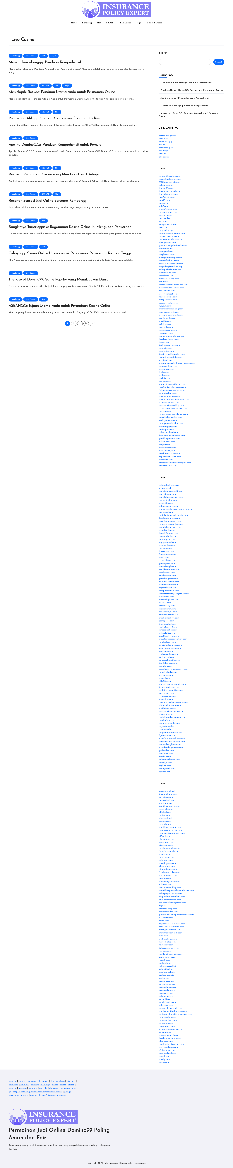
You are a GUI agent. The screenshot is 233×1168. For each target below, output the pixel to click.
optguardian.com (167, 545)
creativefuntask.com (168, 585)
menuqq (12, 1081)
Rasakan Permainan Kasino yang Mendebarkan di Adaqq (54, 174)
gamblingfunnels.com (169, 806)
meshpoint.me (165, 249)
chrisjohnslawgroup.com (170, 645)
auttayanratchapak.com (170, 258)
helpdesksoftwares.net (169, 485)
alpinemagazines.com (169, 882)
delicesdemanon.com (169, 948)
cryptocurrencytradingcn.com (173, 408)
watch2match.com (167, 1002)
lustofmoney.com (167, 451)
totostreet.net (165, 548)
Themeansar (139, 1163)
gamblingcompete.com (170, 827)
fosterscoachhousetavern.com (173, 285)
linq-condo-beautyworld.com (172, 903)
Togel (138, 23)
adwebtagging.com (168, 427)
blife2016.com (165, 681)
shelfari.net (164, 978)
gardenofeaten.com (168, 303)
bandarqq (163, 151)
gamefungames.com (168, 579)
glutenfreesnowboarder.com (172, 684)
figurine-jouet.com (167, 735)
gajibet (33, 1095)
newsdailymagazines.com (171, 497)
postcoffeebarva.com (169, 261)
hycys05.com (165, 306)
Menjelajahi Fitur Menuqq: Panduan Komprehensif (186, 83)
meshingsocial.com (168, 330)
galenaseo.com (166, 1005)
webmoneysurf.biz (167, 966)
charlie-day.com (166, 351)
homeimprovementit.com (171, 491)
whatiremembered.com (170, 900)
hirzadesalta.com (167, 530)
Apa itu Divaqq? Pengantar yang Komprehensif (185, 98)
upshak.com (164, 375)
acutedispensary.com (169, 402)
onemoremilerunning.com (171, 309)
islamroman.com (167, 866)
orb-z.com (163, 282)
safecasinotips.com (168, 630)
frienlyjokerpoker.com (169, 872)
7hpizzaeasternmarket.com (172, 924)
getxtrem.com (165, 324)
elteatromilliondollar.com (171, 264)
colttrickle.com (166, 797)
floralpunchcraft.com (169, 339)
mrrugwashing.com (168, 366)
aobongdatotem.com (169, 506)
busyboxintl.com (166, 255)
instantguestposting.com (171, 1029)
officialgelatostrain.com (170, 705)
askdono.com (165, 821)
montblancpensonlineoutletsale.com (176, 891)
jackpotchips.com (167, 633)
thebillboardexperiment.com (172, 717)
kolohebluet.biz (166, 969)
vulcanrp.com (165, 885)
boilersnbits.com (167, 291)
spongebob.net (166, 252)
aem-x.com (164, 558)
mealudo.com (165, 348)
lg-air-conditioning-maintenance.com (176, 915)
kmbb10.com (165, 321)
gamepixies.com (166, 621)
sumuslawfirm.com (168, 393)
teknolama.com (166, 276)
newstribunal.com (167, 494)
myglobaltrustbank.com (170, 1008)
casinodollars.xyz (167, 990)
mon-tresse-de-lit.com (169, 723)
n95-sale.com (165, 836)
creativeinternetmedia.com (172, 833)
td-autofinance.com (168, 870)
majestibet (14, 1095)
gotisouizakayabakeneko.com (173, 246)
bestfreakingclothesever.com (172, 387)
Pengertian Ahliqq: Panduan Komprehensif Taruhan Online (54, 118)
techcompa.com (166, 857)
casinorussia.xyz (166, 981)
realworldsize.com (167, 273)
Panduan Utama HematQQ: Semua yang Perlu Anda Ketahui (191, 90)
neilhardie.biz (165, 963)
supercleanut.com (167, 609)
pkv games (164, 157)
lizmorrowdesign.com (169, 687)
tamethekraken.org (168, 672)
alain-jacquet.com (167, 243)
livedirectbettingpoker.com (172, 354)
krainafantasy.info (168, 209)
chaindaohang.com (168, 909)
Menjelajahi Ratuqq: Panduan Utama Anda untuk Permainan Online (62, 92)
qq (40, 1088)
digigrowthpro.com (168, 794)
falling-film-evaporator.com (172, 390)
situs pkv (24, 1085)
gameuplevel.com (167, 564)
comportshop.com (167, 1017)
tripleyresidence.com (168, 654)
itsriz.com (163, 227)
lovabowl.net (165, 488)
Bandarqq (87, 23)
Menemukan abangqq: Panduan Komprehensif (45, 62)
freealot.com (165, 603)
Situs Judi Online (154, 23)
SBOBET (110, 23)
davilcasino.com (166, 551)
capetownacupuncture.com (172, 234)
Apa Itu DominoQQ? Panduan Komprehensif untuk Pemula (55, 145)
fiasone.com (164, 342)
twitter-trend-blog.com (170, 888)
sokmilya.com (165, 763)
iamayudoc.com (166, 597)
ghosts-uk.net (165, 818)
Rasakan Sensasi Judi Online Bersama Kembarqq (47, 201)
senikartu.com (165, 215)
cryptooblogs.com (167, 560)
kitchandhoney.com (168, 939)
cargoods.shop (166, 230)
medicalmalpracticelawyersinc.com (175, 1014)
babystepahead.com (168, 432)
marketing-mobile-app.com (172, 336)
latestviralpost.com (168, 294)
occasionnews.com (167, 448)
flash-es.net (164, 372)
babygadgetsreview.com (170, 894)
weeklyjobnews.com (168, 421)
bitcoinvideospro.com (169, 236)
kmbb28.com (165, 757)
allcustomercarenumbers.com (173, 639)
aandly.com (164, 1059)
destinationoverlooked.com (172, 436)
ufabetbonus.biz (167, 1050)
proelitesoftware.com (169, 636)
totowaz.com (165, 411)
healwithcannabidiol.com (171, 690)
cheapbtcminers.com (169, 591)
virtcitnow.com (166, 842)
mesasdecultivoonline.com (171, 288)
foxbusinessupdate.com (170, 357)
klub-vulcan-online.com (170, 648)
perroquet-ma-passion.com (172, 742)
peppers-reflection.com (170, 457)
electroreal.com (166, 512)
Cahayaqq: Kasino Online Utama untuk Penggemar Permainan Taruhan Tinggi (70, 253)
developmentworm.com (170, 1038)
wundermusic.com (167, 576)
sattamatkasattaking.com (171, 711)
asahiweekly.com (167, 606)
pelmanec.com (165, 185)
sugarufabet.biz (166, 726)
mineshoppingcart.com (170, 521)
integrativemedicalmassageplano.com (177, 363)
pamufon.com (165, 666)
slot (52, 1081)
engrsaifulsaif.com (168, 588)
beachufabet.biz (167, 720)
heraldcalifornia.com (168, 615)
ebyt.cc (162, 906)
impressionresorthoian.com (172, 384)
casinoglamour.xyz (167, 987)
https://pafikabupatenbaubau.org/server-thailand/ (37, 1092)
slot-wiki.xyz (164, 999)
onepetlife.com (166, 714)
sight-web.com (166, 860)
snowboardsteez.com (169, 312)
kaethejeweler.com (167, 708)
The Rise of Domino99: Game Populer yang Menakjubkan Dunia (59, 279)
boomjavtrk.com (166, 769)
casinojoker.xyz (166, 993)
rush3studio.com (166, 197)
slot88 (55, 1085)
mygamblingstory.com (169, 176)
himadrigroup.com (167, 863)
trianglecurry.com (167, 696)
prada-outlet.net (167, 791)
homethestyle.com (167, 567)
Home (74, 23)
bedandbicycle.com (168, 612)
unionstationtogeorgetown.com (174, 594)
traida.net (163, 936)
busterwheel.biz (166, 975)
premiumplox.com (167, 957)
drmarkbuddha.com (168, 912)
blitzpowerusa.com (168, 300)
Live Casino (125, 23)
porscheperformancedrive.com (173, 669)
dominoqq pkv (166, 148)
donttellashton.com (168, 194)
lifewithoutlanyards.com (170, 933)
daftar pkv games (167, 136)
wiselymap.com (166, 845)
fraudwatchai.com (167, 555)
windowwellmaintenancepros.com (175, 463)
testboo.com (165, 951)
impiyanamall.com (167, 542)
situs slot (163, 139)
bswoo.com (164, 1063)
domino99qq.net (166, 188)
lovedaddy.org (165, 360)
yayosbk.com (165, 960)
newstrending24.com (168, 1047)
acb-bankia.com (166, 369)
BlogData (125, 1163)
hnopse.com (164, 445)
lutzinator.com (166, 675)
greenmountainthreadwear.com (174, 399)
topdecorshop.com (168, 1020)
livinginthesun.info (168, 224)
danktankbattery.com (169, 345)
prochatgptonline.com (169, 848)
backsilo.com (165, 378)
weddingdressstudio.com (170, 954)
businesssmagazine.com (170, 830)
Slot (99, 23)
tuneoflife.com (166, 460)
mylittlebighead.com (169, 600)
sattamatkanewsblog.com (171, 405)
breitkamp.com (166, 651)
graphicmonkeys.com (169, 618)
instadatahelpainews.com (171, 748)
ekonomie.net (165, 1032)
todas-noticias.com (168, 212)
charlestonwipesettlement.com (173, 414)
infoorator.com (166, 918)
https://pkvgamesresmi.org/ (52, 1095)
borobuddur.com (167, 573)
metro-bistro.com (167, 942)
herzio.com (164, 203)
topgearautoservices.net (170, 733)
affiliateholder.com (168, 466)
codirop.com (164, 815)
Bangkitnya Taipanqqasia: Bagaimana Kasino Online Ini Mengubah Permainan (70, 227)
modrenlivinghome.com (170, 745)
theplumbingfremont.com (171, 1044)
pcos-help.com (165, 809)
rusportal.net (165, 218)
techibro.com (165, 879)
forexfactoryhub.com (169, 851)
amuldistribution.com (169, 570)
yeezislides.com (166, 503)
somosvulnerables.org (169, 660)
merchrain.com (166, 754)
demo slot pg (165, 142)
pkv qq (162, 145)
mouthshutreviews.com (170, 527)
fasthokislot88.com (168, 627)
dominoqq (13, 1085)
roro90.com (164, 200)
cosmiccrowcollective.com (171, 239)
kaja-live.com (165, 854)
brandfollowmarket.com (170, 418)
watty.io (163, 221)
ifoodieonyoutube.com (169, 518)
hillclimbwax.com (167, 442)
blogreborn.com (166, 839)
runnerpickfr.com (167, 800)
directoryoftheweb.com (170, 191)
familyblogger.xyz (167, 642)
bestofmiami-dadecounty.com (173, 515)
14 (86, 323)
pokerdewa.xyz (166, 996)
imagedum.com (166, 699)
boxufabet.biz (165, 729)
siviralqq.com (165, 381)
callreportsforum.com (169, 760)
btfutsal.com (165, 812)
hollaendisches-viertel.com (171, 927)
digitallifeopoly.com (168, 533)
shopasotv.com (166, 1023)
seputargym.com (167, 539)
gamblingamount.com (169, 439)
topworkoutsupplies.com (171, 524)
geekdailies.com (166, 751)
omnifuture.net (166, 803)
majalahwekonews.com (170, 179)
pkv (68, 1081)
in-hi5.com (163, 206)
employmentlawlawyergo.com (173, 1011)
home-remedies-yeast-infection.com (176, 509)
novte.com (164, 921)
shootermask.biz (167, 972)
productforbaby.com (169, 279)
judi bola (60, 1081)
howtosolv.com (166, 945)
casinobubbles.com (168, 536)
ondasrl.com (164, 678)
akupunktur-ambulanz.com (172, 897)
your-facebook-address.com (172, 738)
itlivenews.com (166, 1041)
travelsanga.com (167, 1026)
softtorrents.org (166, 657)
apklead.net (164, 772)
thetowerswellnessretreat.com (173, 702)
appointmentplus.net (169, 1035)
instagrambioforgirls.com (171, 315)
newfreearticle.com (168, 297)
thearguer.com (166, 333)
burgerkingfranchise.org (170, 267)
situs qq (162, 154)
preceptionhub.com (168, 500)
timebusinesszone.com (169, 454)
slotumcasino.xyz (167, 984)
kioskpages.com (166, 693)
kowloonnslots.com (168, 875)
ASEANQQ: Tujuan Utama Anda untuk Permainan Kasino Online (59, 306)
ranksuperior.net (166, 430)
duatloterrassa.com (168, 663)
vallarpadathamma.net (170, 270)
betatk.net (164, 1057)
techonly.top (165, 824)
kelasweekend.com (167, 1053)
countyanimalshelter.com (171, 423)
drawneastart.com (167, 624)
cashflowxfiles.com (167, 318)
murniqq (35, 1085)
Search (163, 53)
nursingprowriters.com (169, 396)
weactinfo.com (166, 327)
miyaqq (24, 1095)
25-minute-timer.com (169, 582)
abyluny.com (165, 766)
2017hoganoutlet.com (169, 182)
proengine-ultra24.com (170, 930)
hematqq (45, 1085)
